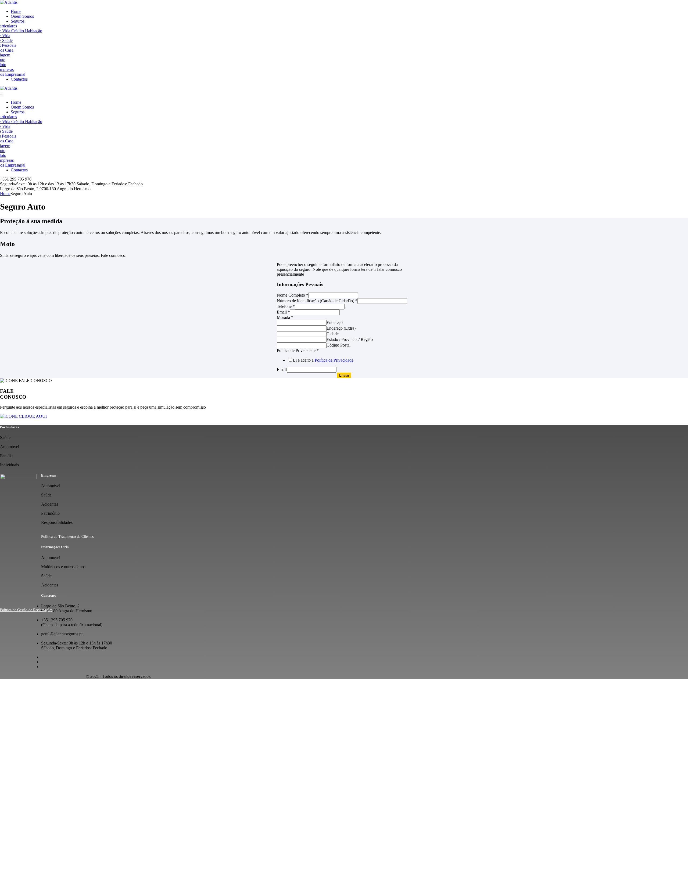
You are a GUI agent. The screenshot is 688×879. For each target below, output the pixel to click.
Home (16, 11)
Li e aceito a (323, 360)
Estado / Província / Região (350, 339)
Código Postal (338, 345)
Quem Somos (22, 16)
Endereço (335, 322)
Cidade (333, 334)
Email (283, 312)
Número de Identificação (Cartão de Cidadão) (317, 300)
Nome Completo (292, 295)
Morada (285, 317)
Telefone (286, 306)
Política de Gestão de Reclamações (26, 610)
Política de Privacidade (298, 350)
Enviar (344, 375)
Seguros (17, 21)
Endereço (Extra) (341, 328)
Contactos (19, 79)
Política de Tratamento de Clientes (67, 537)
